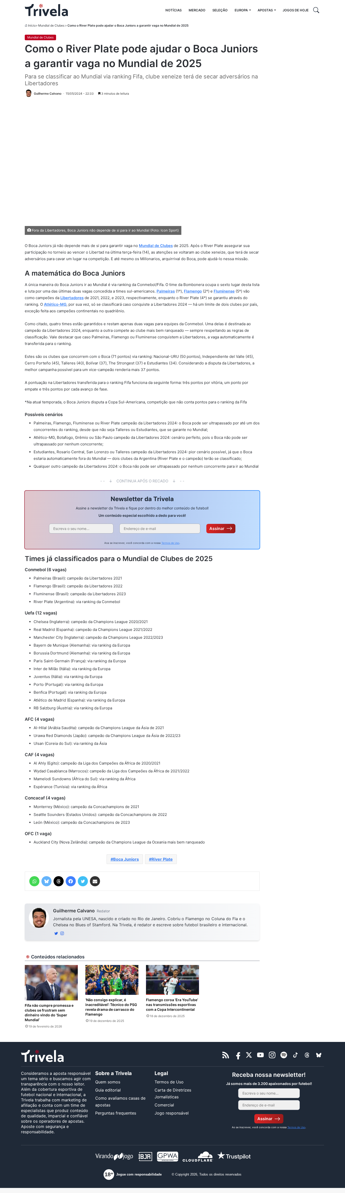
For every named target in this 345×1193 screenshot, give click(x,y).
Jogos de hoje (296, 10)
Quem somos (107, 1081)
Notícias (173, 10)
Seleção (220, 10)
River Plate (162, 859)
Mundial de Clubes (51, 25)
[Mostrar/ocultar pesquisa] (316, 10)
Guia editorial (108, 1090)
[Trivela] (46, 10)
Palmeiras (166, 291)
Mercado (197, 10)
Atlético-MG (55, 304)
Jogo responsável (172, 1113)
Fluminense (224, 291)
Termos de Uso (170, 542)
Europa (241, 10)
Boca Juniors (126, 859)
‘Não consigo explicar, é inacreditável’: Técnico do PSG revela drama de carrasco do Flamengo (111, 1007)
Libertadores (72, 297)
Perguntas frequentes (115, 1113)
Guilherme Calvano (74, 910)
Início (32, 25)
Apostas (265, 10)
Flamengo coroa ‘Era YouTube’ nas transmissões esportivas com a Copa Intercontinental (172, 1005)
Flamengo (193, 291)
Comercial (164, 1104)
